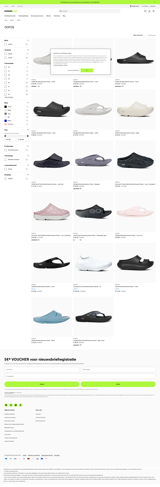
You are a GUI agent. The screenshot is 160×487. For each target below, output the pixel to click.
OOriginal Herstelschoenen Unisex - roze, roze (128, 235)
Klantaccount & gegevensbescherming (14, 424)
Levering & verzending (9, 417)
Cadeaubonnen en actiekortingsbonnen (14, 431)
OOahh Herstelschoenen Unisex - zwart (127, 81)
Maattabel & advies (9, 427)
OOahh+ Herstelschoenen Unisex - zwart (43, 133)
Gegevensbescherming (47, 455)
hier (95, 62)
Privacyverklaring (58, 65)
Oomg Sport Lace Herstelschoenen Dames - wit (87, 286)
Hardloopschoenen (10, 16)
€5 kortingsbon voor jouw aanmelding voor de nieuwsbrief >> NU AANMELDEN (80, 2)
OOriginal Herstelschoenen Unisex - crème (85, 133)
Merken (48, 16)
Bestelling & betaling (9, 414)
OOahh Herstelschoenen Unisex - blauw (43, 340)
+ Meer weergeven (8, 97)
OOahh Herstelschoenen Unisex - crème (43, 81)
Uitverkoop (57, 16)
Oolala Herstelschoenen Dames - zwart (43, 286)
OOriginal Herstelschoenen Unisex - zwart (85, 81)
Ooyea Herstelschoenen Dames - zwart (126, 286)
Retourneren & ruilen (9, 421)
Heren (13, 6)
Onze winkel (7, 434)
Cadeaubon (153, 6)
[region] (81, 62)
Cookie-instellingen (9, 441)
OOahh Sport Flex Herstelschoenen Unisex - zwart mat (47, 184)
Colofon (24, 455)
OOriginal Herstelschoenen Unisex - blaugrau (86, 184)
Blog (64, 16)
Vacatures (38, 414)
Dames (6, 6)
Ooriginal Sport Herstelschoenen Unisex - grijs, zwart (88, 340)
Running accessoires (37, 16)
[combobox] (90, 11)
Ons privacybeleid (8, 392)
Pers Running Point (40, 421)
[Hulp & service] (145, 11)
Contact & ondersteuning (10, 438)
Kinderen (20, 6)
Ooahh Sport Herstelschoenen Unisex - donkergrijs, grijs (89, 235)
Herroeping (57, 455)
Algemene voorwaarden (34, 455)
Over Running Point (40, 417)
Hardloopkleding (23, 16)
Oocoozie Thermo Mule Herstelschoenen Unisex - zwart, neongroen (135, 184)
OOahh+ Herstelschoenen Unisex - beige (127, 133)
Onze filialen (145, 6)
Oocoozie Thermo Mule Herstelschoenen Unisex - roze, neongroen (51, 235)
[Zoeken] (61, 11)
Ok (87, 70)
